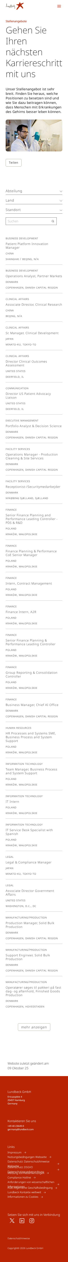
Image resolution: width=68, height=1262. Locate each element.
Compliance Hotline (19, 1177)
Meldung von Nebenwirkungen (26, 1173)
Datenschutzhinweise (19, 1238)
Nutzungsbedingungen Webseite (27, 1157)
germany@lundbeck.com (21, 1129)
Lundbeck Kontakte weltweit (24, 1192)
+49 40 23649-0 (16, 1126)
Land (10, 200)
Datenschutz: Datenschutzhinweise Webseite (28, 1163)
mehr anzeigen (34, 1027)
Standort (13, 209)
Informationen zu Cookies (23, 1197)
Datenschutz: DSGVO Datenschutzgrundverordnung (26, 1169)
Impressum (15, 1152)
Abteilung (14, 191)
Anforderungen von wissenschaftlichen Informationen (31, 1184)
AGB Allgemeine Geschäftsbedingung (30, 1188)
